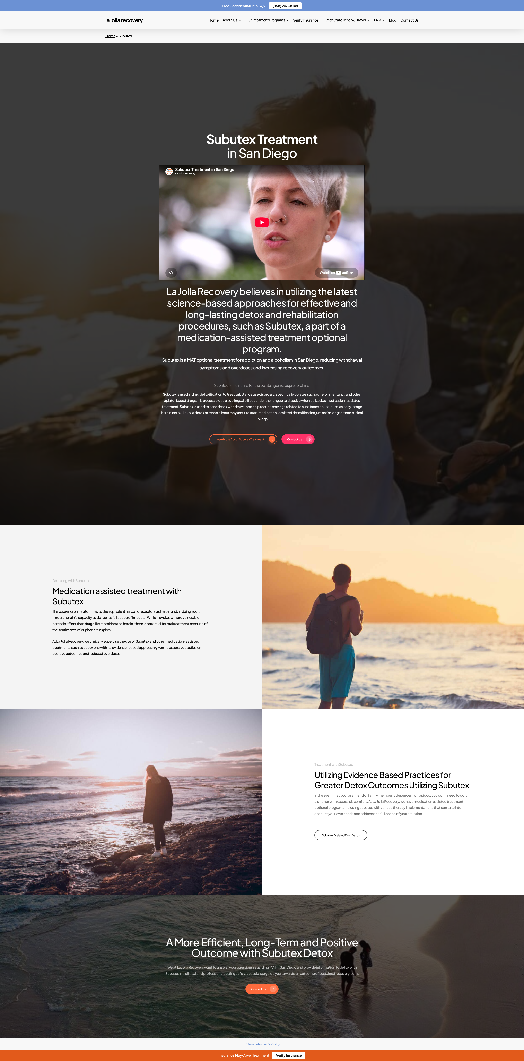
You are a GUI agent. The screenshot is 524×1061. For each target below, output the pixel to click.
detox (222, 406)
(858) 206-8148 (285, 5)
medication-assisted (275, 412)
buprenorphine (70, 611)
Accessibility (272, 1044)
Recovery (75, 641)
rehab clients (219, 412)
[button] (243, 439)
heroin (325, 394)
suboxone (92, 647)
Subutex (169, 394)
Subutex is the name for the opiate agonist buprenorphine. (262, 385)
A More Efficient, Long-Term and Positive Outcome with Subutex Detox (262, 947)
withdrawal (236, 406)
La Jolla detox (193, 412)
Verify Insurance (289, 1055)
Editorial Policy (253, 1044)
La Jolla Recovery (124, 20)
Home (110, 36)
